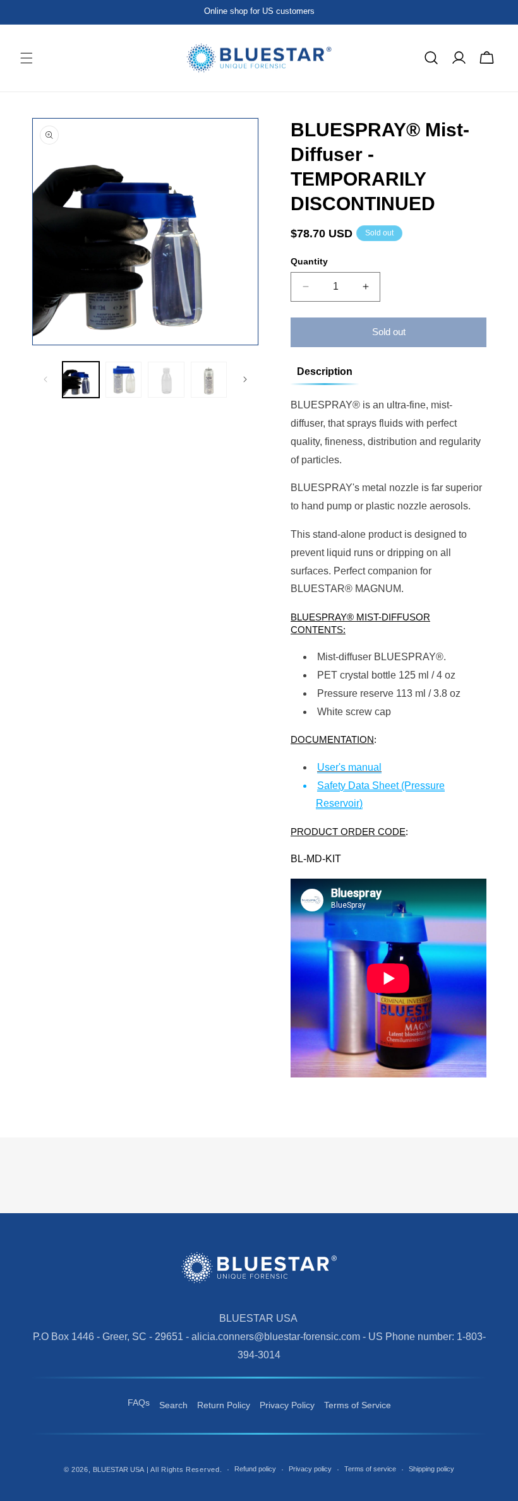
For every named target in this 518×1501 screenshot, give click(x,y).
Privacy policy (310, 1469)
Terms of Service (357, 1405)
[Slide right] (245, 379)
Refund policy (255, 1469)
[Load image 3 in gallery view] (166, 380)
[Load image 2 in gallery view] (123, 380)
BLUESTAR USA (118, 1469)
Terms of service (370, 1469)
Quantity (309, 261)
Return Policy (223, 1405)
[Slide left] (45, 379)
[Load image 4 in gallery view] (209, 380)
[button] (26, 58)
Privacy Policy (287, 1405)
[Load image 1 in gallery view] (81, 380)
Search (173, 1405)
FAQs (139, 1402)
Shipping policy (431, 1469)
